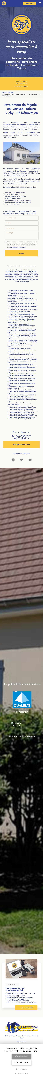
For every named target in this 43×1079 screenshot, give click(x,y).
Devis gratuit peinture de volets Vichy (22, 334)
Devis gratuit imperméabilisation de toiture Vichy (21, 321)
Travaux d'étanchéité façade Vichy (21, 398)
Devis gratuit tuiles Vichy (18, 343)
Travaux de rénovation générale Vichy (22, 419)
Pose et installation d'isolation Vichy (21, 355)
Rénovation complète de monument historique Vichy (21, 387)
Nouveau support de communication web (15, 989)
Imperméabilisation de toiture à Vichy (18, 200)
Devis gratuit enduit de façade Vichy (22, 318)
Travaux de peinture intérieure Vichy (22, 414)
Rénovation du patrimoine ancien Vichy (22, 390)
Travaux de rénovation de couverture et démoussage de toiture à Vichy (20, 270)
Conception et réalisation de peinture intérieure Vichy (22, 304)
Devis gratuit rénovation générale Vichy (23, 342)
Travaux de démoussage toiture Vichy (22, 408)
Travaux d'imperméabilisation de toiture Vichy (22, 400)
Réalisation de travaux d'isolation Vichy (22, 379)
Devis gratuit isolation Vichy (19, 324)
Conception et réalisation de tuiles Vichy (23, 310)
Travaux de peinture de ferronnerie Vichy (23, 411)
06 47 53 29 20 (21, 81)
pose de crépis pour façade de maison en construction (21, 277)
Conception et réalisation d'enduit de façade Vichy (21, 291)
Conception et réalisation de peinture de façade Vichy (23, 300)
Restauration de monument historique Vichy (22, 392)
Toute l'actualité (26, 1008)
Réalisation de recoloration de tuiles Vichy (21, 376)
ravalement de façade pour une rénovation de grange (26, 280)
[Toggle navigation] (40, 3)
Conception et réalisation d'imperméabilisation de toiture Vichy (21, 297)
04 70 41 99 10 (21, 84)
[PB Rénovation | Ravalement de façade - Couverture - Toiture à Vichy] (4, 3)
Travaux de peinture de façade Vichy (22, 409)
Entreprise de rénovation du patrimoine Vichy (22, 350)
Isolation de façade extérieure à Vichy (18, 202)
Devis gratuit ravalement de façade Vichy (21, 337)
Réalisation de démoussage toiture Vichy (23, 366)
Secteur (11, 92)
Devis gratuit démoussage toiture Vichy (23, 316)
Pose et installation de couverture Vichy (23, 359)
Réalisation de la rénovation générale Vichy (21, 368)
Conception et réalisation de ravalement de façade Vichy (23, 307)
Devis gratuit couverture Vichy (19, 313)
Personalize (22, 1069)
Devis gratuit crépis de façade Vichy (21, 314)
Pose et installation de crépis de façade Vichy (22, 362)
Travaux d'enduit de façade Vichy (20, 396)
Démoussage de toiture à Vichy (15, 196)
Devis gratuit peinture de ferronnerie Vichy (21, 331)
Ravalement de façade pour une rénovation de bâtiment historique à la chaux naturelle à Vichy (21, 272)
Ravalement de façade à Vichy (15, 192)
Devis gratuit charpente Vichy (19, 311)
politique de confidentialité (17, 247)
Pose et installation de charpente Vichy (22, 358)
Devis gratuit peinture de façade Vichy (22, 329)
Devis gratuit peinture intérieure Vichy (22, 335)
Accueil (4, 92)
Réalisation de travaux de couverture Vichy (21, 384)
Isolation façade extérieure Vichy (20, 353)
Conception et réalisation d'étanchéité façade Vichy (22, 294)
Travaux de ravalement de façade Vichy (23, 416)
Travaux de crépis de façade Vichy (21, 406)
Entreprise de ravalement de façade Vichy (21, 346)
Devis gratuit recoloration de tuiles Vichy (23, 340)
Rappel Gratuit (29, 3)
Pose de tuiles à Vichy (12, 194)
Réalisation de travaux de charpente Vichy (21, 381)
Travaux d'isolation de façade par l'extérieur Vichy (20, 403)
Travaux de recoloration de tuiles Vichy (22, 417)
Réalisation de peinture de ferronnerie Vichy (22, 371)
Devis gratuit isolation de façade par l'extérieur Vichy (21, 326)
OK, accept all (22, 1056)
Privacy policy (22, 1074)
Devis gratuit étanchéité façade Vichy (22, 319)
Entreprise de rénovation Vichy (20, 348)
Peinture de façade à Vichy (14, 204)
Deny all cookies (22, 1062)
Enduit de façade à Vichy (13, 198)
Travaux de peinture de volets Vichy (21, 412)
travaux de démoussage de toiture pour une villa (21, 275)
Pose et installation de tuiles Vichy (21, 364)
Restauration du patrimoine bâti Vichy (22, 395)
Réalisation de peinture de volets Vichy (22, 374)
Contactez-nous (21, 86)
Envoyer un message (21, 444)
